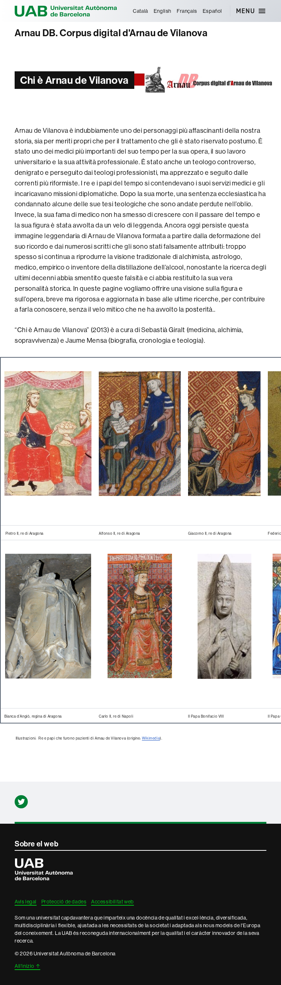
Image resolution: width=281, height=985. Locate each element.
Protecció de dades (64, 901)
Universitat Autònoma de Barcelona (66, 11)
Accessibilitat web (112, 901)
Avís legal (26, 901)
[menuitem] (140, 11)
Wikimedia (151, 738)
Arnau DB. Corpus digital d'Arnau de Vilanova (111, 33)
